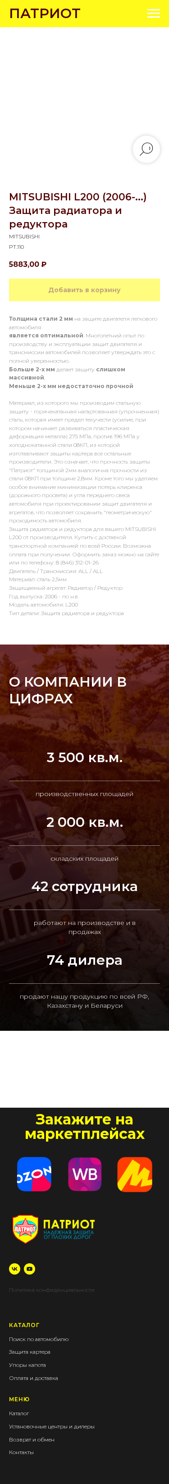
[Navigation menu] (153, 13)
